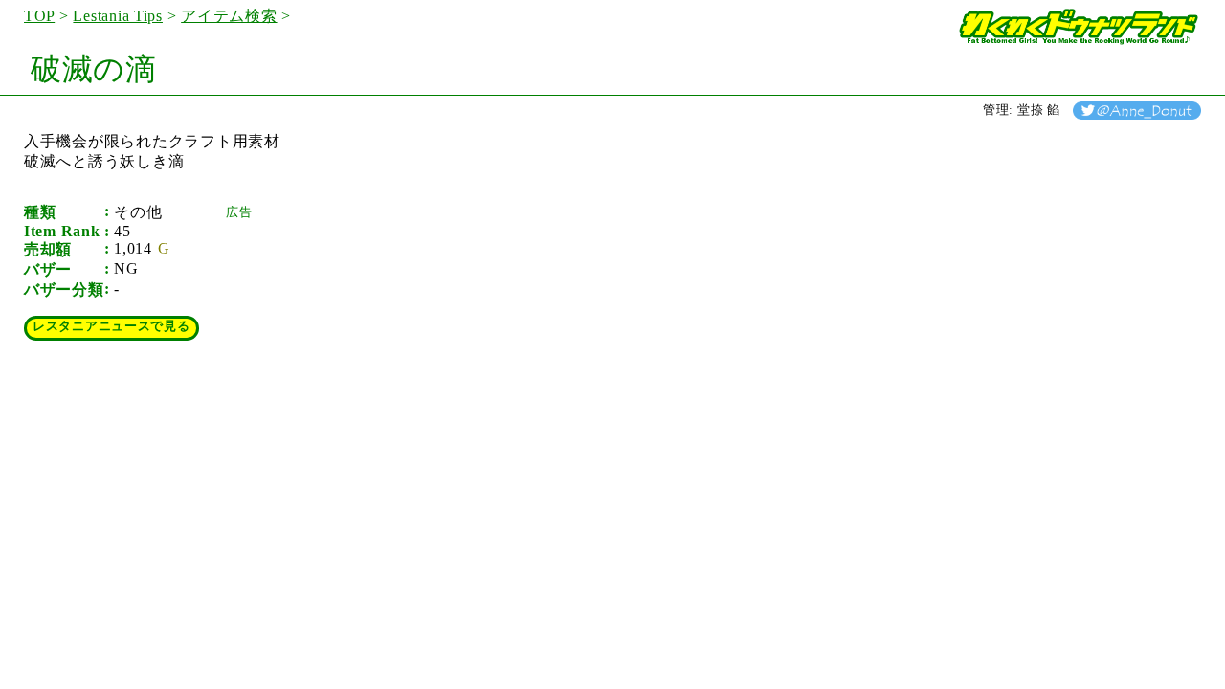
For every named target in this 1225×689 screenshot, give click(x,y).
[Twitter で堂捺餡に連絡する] (1137, 110)
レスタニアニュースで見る (111, 326)
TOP (39, 16)
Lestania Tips (118, 16)
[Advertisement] (369, 340)
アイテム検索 (229, 16)
